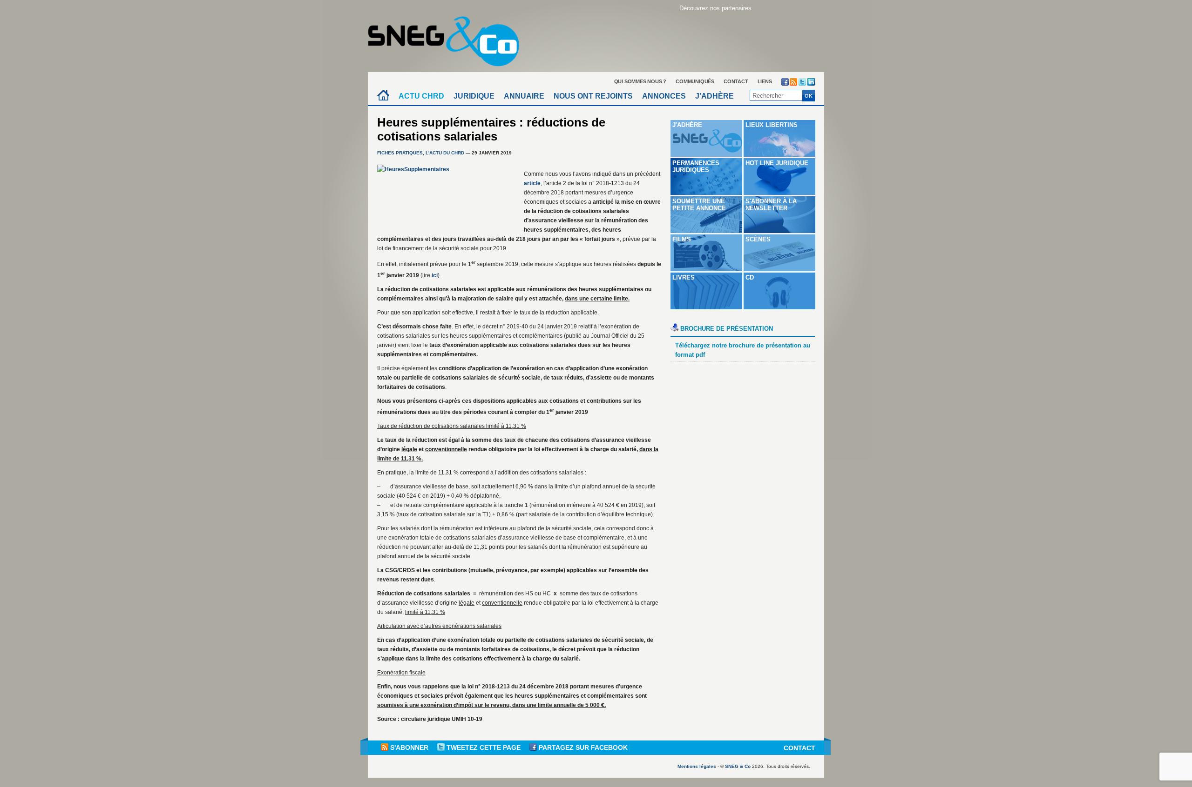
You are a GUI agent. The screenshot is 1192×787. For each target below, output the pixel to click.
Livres (683, 277)
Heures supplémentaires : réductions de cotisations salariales (491, 129)
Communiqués (695, 81)
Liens (765, 81)
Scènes (758, 239)
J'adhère (687, 124)
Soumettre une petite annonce (699, 205)
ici (435, 275)
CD (749, 277)
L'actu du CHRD (445, 152)
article (532, 183)
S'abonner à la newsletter (771, 205)
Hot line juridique (776, 163)
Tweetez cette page (483, 747)
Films (681, 239)
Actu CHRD (421, 96)
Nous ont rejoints (593, 96)
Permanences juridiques (695, 166)
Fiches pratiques (400, 152)
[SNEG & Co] (449, 38)
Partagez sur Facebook (582, 747)
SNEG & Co (738, 766)
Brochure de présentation (726, 328)
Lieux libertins (771, 124)
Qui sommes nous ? (640, 81)
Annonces (664, 96)
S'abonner (409, 747)
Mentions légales (696, 766)
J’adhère (714, 96)
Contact (736, 81)
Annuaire (524, 96)
